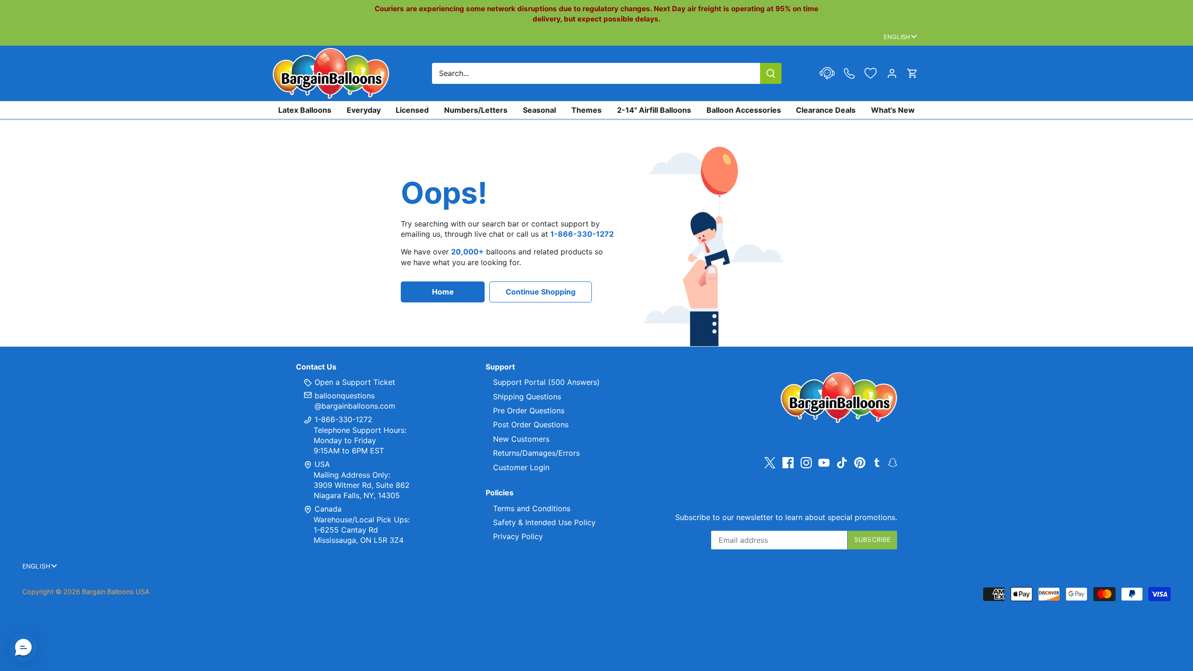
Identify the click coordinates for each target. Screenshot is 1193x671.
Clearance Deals (826, 110)
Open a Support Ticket (353, 382)
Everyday (364, 110)
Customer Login (521, 467)
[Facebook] (788, 462)
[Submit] (771, 73)
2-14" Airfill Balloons (654, 110)
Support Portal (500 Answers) (546, 382)
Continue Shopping (541, 291)
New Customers (521, 439)
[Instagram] (806, 462)
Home (443, 291)
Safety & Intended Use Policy (544, 522)
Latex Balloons (304, 110)
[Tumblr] (876, 462)
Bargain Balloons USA (116, 592)
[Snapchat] (892, 462)
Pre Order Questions (528, 410)
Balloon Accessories (743, 110)
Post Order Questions (531, 424)
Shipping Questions (527, 396)
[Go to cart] (912, 73)
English (897, 37)
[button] (23, 648)
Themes (586, 110)
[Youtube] (824, 462)
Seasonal (539, 110)
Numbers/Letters (475, 110)
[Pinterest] (859, 462)
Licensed (412, 110)
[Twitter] (769, 462)
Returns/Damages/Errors (536, 453)
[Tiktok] (842, 462)
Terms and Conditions (531, 508)
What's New (893, 110)
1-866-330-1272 (342, 419)
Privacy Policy (518, 536)
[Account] (892, 73)
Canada (328, 509)
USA (322, 464)
